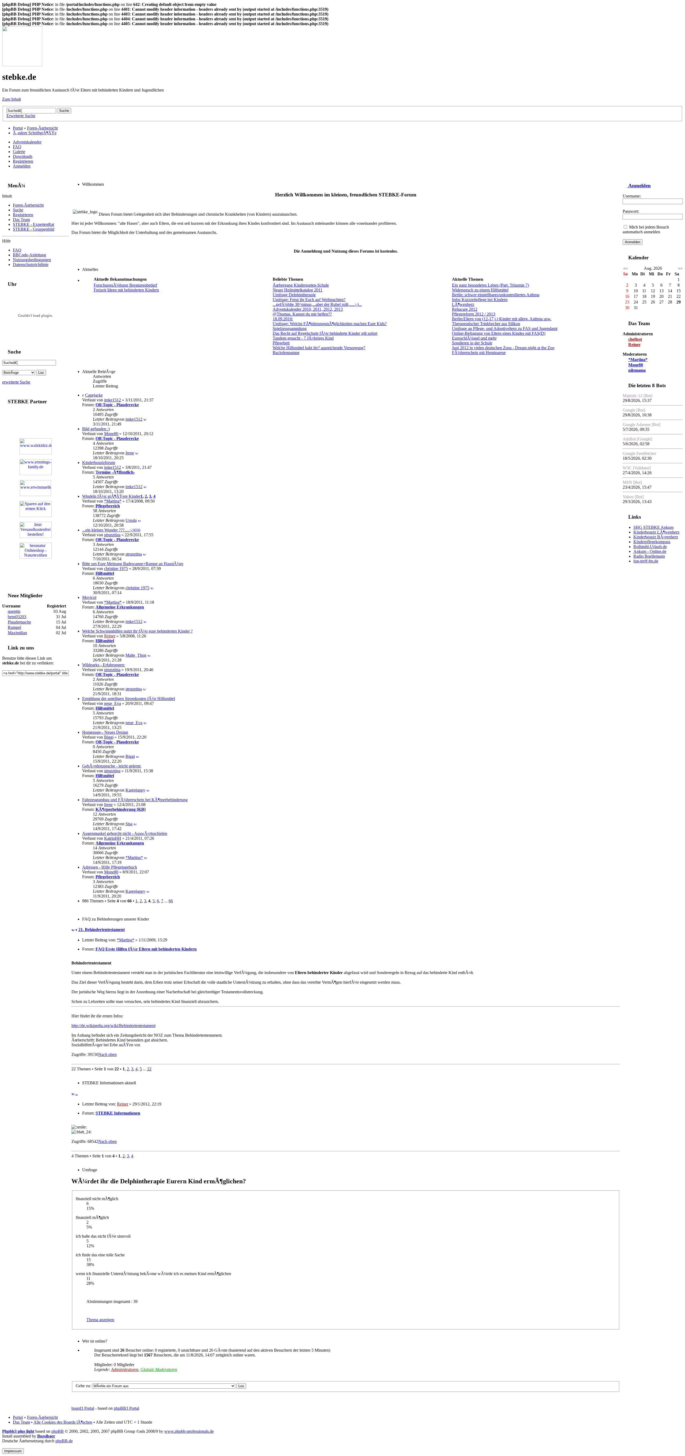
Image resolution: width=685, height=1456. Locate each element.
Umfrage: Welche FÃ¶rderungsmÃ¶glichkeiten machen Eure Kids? (330, 323)
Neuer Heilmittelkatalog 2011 (297, 290)
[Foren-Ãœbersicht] (22, 65)
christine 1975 (116, 568)
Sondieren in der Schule (472, 343)
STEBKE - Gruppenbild (33, 229)
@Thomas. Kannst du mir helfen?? (302, 314)
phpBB (57, 1431)
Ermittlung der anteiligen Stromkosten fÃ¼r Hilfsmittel (128, 698)
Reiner (109, 636)
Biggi (108, 737)
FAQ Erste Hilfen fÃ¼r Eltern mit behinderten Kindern (146, 949)
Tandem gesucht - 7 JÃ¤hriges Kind (303, 338)
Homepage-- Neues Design (105, 732)
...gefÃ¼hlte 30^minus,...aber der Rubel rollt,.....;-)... (317, 304)
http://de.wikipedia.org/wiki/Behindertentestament (113, 1025)
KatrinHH (112, 838)
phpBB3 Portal (126, 1408)
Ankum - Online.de (649, 551)
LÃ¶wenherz (463, 304)
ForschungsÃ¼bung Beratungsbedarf (125, 285)
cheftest (635, 339)
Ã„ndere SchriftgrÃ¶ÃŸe (34, 133)
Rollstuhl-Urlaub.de (650, 546)
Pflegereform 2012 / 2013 (473, 314)
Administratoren (124, 1369)
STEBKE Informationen (118, 1113)
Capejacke (94, 395)
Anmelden (22, 166)
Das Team (21, 219)
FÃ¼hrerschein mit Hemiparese (479, 352)
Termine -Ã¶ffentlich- (115, 472)
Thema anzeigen (100, 1319)
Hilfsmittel (105, 573)
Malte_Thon (135, 655)
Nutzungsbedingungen (32, 259)
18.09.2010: (283, 319)
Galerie (19, 151)
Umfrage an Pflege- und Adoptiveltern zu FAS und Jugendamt (504, 328)
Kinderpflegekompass (651, 541)
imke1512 (112, 400)
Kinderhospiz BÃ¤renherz (655, 537)
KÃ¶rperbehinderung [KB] (121, 809)
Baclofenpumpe (286, 352)
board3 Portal (82, 1408)
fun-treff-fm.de (645, 561)
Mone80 (111, 433)
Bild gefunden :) (96, 429)
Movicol (89, 597)
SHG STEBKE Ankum (653, 527)
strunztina (112, 535)
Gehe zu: (83, 1385)
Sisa (128, 824)
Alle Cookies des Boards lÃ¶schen (62, 1422)
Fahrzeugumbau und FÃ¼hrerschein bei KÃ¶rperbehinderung (135, 799)
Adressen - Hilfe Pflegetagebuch (109, 867)
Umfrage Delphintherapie (294, 294)
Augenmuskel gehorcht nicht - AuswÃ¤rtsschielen (124, 833)
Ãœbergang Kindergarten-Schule (301, 285)
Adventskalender (27, 142)
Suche (18, 210)
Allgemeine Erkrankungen (120, 607)
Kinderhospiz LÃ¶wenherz (656, 532)
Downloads (22, 156)
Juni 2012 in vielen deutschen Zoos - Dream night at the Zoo (503, 347)
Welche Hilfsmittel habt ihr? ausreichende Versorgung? (319, 347)
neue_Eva (112, 703)
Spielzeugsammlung (290, 328)
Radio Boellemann (649, 556)
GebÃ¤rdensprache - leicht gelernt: (111, 766)
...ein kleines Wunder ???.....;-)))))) (111, 530)
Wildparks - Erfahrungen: (103, 665)
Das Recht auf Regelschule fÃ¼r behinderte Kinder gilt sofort (325, 333)
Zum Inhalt (11, 99)
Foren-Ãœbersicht (42, 128)
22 (149, 1069)
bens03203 (17, 616)
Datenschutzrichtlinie (30, 264)
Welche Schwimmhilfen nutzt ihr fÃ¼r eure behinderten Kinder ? (137, 631)
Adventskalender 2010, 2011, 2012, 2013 (308, 309)
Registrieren (23, 161)
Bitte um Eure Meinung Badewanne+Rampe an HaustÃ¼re (132, 563)
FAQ (17, 147)
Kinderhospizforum (98, 462)
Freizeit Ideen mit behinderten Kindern (126, 290)
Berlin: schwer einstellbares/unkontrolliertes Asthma (495, 294)
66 (171, 901)
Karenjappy (135, 790)
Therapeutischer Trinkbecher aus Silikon (486, 323)
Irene (129, 453)
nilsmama (637, 370)
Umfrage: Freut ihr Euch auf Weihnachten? (309, 299)
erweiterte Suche (16, 382)
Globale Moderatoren (158, 1369)
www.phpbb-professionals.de (189, 1431)
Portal (18, 128)
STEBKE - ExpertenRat (33, 224)
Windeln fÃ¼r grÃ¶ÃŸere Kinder (111, 496)
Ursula (131, 520)
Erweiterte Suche (20, 115)
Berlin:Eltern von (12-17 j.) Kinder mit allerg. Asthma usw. (501, 319)
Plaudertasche (19, 622)
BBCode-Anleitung (29, 255)
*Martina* (112, 501)
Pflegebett (281, 343)
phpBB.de (64, 1441)
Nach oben (107, 1054)
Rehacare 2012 (464, 309)
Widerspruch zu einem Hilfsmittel (480, 290)
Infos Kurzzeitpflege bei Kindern (480, 299)
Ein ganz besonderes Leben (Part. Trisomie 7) (490, 285)
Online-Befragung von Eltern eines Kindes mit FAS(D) (498, 333)
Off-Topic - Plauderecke (117, 404)
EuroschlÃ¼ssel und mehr (474, 338)
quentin (14, 611)
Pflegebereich (108, 506)
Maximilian (17, 632)
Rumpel (14, 627)
